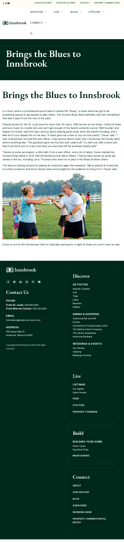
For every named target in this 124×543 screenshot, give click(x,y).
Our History (81, 492)
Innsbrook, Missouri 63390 (19, 335)
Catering (77, 351)
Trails (75, 296)
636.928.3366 (32, 305)
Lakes (76, 299)
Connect (36, 22)
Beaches (77, 303)
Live (57, 11)
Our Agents (78, 389)
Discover (36, 11)
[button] (31, 33)
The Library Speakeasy (84, 333)
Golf (75, 292)
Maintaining (81, 455)
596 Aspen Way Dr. (15, 331)
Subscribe (80, 505)
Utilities (79, 405)
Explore (94, 11)
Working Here (82, 512)
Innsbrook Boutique (82, 336)
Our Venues (79, 348)
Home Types (79, 446)
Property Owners (85, 411)
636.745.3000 (40, 308)
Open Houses (79, 392)
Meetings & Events (82, 355)
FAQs (76, 398)
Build (74, 11)
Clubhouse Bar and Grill (84, 318)
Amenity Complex (81, 289)
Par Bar (76, 322)
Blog (76, 499)
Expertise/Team (80, 449)
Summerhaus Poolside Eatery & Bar (90, 325)
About (77, 485)
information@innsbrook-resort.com (23, 320)
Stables (76, 307)
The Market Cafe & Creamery (87, 329)
